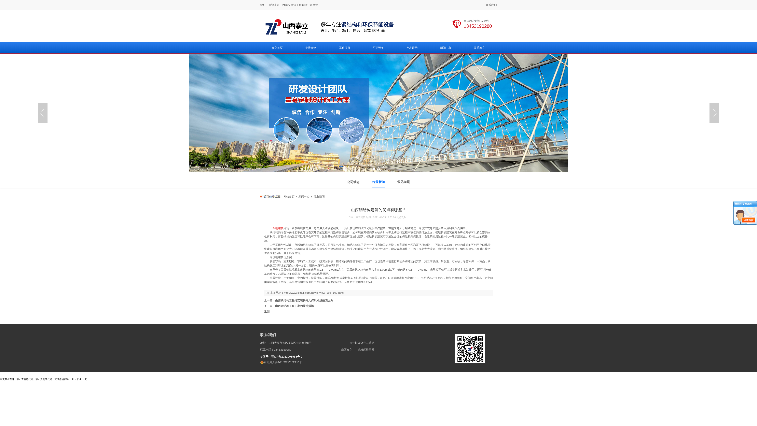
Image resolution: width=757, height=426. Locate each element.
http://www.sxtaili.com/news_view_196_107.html (314, 292)
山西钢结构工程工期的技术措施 (294, 305)
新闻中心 (304, 196)
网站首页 (289, 196)
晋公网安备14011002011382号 (283, 362)
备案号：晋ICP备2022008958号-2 (281, 356)
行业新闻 (319, 196)
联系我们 (491, 5)
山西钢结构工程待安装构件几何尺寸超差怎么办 (304, 300)
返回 (267, 311)
